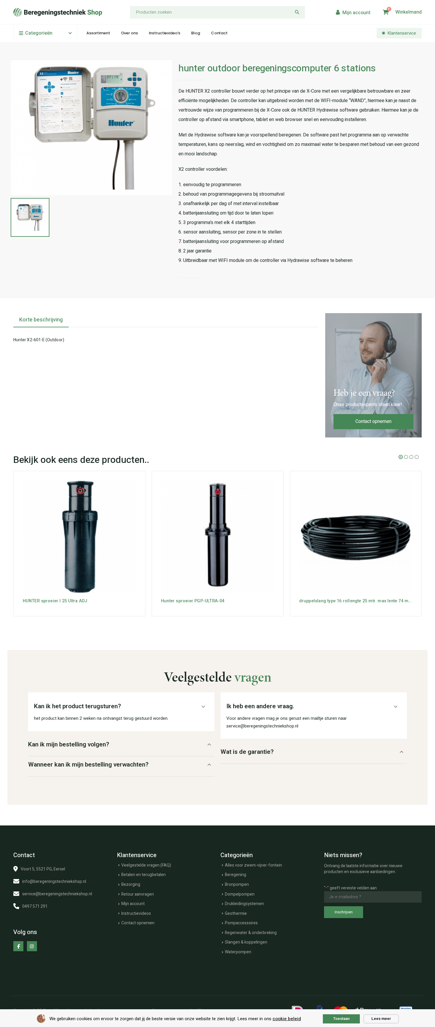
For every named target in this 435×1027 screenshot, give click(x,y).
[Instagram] (32, 946)
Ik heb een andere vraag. (260, 706)
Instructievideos (136, 913)
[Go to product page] (79, 536)
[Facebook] (18, 946)
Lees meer (381, 1018)
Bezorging (130, 884)
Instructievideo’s (165, 33)
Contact (219, 33)
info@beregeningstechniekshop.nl (54, 881)
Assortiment (98, 33)
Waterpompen (238, 952)
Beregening (235, 875)
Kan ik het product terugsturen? (77, 706)
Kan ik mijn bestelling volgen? (68, 744)
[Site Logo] (57, 12)
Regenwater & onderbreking (251, 933)
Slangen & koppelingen (246, 942)
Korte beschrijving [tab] (41, 320)
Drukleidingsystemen (244, 904)
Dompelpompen (239, 894)
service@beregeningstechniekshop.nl (57, 894)
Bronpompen (237, 884)
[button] (400, 457)
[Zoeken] (297, 12)
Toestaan (341, 1018)
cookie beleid (287, 1018)
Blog (195, 33)
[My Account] (352, 12)
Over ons (129, 33)
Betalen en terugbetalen (143, 875)
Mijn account (133, 904)
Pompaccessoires (241, 923)
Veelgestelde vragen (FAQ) (146, 865)
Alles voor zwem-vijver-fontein (253, 865)
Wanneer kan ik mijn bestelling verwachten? (88, 764)
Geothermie (236, 913)
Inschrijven (344, 912)
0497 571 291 (35, 906)
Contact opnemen (373, 421)
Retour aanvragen (137, 894)
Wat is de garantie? (247, 751)
